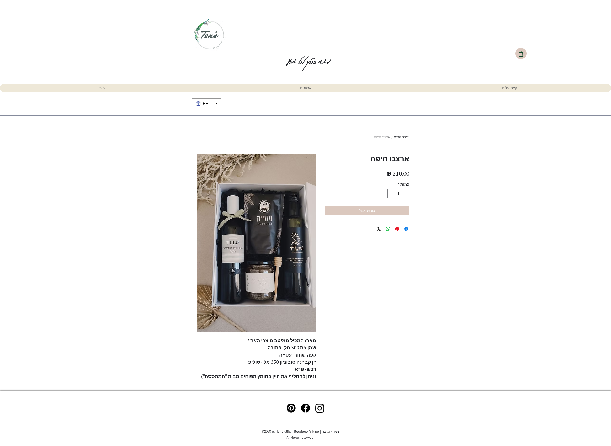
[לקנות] (521, 53)
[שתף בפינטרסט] (397, 229)
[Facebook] (305, 408)
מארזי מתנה (330, 431)
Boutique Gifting (306, 431)
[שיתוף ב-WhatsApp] (388, 229)
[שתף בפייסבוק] (406, 229)
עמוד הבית (401, 136)
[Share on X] (379, 229)
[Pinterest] (291, 408)
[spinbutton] (398, 193)
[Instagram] (320, 408)
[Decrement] (405, 193)
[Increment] (391, 193)
